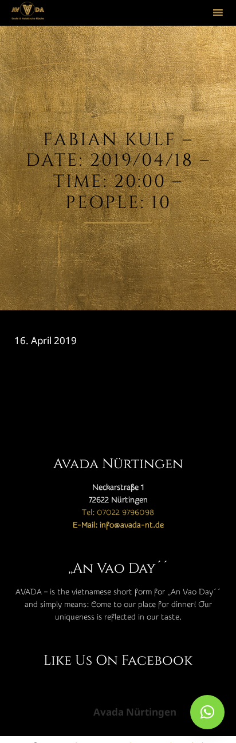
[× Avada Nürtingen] (207, 712)
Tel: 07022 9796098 (118, 512)
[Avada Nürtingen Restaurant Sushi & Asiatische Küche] (27, 13)
